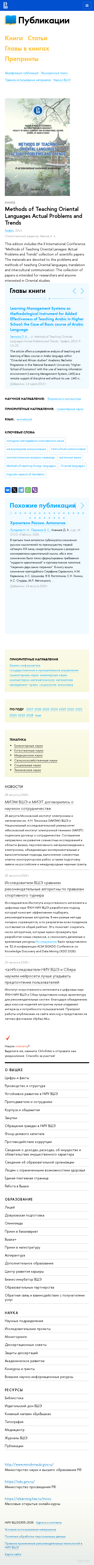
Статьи (37, 38)
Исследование (46, 941)
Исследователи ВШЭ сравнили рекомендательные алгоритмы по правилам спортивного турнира (44, 889)
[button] (44, 298)
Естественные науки (28, 750)
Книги (14, 38)
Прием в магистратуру (22, 1247)
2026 (37, 709)
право (33, 684)
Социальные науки (27, 765)
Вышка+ (11, 1239)
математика (64, 680)
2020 (13, 715)
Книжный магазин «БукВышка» (28, 1413)
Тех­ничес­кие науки (27, 770)
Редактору (83, 1560)
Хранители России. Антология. (38, 522)
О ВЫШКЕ (14, 1070)
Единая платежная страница (26, 1178)
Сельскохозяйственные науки (35, 760)
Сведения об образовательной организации (39, 1162)
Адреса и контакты (49, 1522)
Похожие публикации (43, 505)
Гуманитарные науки (28, 745)
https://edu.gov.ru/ (20, 1481)
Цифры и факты (17, 1077)
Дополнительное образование (29, 1263)
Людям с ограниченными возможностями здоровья (45, 1170)
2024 (54, 709)
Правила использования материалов (28, 80)
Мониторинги (16, 1336)
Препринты (22, 58)
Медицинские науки (28, 755)
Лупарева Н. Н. (20, 530)
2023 (62, 709)
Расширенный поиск (54, 73)
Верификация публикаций (22, 73)
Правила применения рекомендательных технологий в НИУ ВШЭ (43, 1545)
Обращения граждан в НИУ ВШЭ (30, 1125)
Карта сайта (13, 1554)
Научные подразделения (24, 1320)
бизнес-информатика (25, 665)
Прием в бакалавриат (21, 1231)
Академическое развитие (25, 1360)
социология (47, 684)
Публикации (43, 20)
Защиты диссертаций (21, 1352)
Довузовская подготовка (24, 1215)
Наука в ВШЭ (61, 80)
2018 (29, 715)
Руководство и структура (25, 1085)
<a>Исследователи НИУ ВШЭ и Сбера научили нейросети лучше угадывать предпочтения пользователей (40, 976)
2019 (21, 715)
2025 (45, 709)
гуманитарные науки (24, 675)
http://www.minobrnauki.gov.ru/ (29, 1464)
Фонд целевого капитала (24, 1133)
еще (38, 715)
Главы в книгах (27, 48)
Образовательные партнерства (29, 1287)
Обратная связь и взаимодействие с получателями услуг (45, 1297)
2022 (70, 709)
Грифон (9, 231)
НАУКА (11, 1312)
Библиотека (14, 1398)
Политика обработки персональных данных (35, 1536)
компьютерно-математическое (32, 680)
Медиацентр (15, 1429)
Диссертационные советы (26, 1344)
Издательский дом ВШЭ (23, 1406)
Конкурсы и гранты (20, 1368)
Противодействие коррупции (28, 1141)
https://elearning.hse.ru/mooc (28, 1498)
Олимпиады (14, 1223)
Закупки (11, 1117)
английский (24, 419)
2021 (78, 709)
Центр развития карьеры (24, 1271)
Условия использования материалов (30, 1529)
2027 (29, 709)
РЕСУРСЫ (14, 1390)
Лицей (10, 1207)
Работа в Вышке (17, 1186)
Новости (14, 786)
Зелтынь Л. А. (19, 337)
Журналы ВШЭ (16, 1438)
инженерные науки (53, 675)
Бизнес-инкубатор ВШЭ (23, 1279)
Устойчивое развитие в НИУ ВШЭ (31, 1093)
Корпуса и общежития (22, 1110)
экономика (65, 684)
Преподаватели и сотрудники (28, 1101)
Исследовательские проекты (28, 1328)
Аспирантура (15, 1255)
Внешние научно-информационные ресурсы (39, 1376)
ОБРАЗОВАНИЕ (19, 1199)
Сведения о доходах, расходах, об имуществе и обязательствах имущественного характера (43, 1152)
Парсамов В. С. (40, 530)
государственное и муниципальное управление (44, 670)
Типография (14, 1421)
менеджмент (19, 684)
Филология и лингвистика (64, 399)
